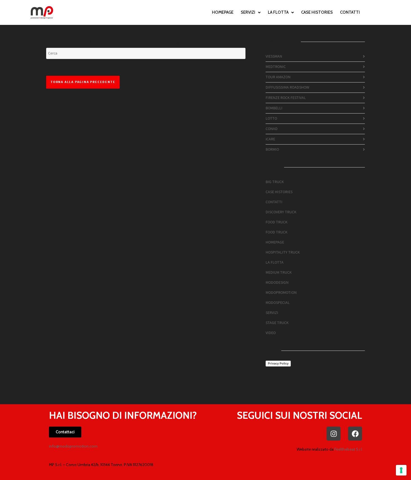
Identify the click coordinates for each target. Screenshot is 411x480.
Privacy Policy (278, 363)
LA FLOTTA (278, 12)
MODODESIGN (277, 282)
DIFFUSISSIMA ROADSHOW (287, 87)
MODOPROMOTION (281, 292)
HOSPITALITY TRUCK (283, 252)
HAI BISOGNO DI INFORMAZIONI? (123, 415)
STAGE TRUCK (277, 322)
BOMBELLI (274, 108)
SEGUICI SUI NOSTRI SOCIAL (299, 415)
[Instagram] (334, 434)
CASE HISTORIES (317, 12)
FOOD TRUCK (276, 222)
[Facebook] (355, 434)
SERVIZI (248, 12)
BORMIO (272, 149)
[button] (250, 12)
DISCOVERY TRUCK (281, 212)
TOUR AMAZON (278, 77)
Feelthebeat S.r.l (348, 449)
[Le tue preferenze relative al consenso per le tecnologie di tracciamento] (401, 470)
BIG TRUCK (275, 182)
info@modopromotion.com (73, 446)
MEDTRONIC (276, 66)
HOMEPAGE (222, 12)
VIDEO (271, 332)
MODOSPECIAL (278, 302)
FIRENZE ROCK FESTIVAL (286, 97)
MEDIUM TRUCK (279, 272)
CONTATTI (350, 12)
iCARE (270, 139)
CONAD (272, 128)
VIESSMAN (274, 56)
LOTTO (271, 118)
